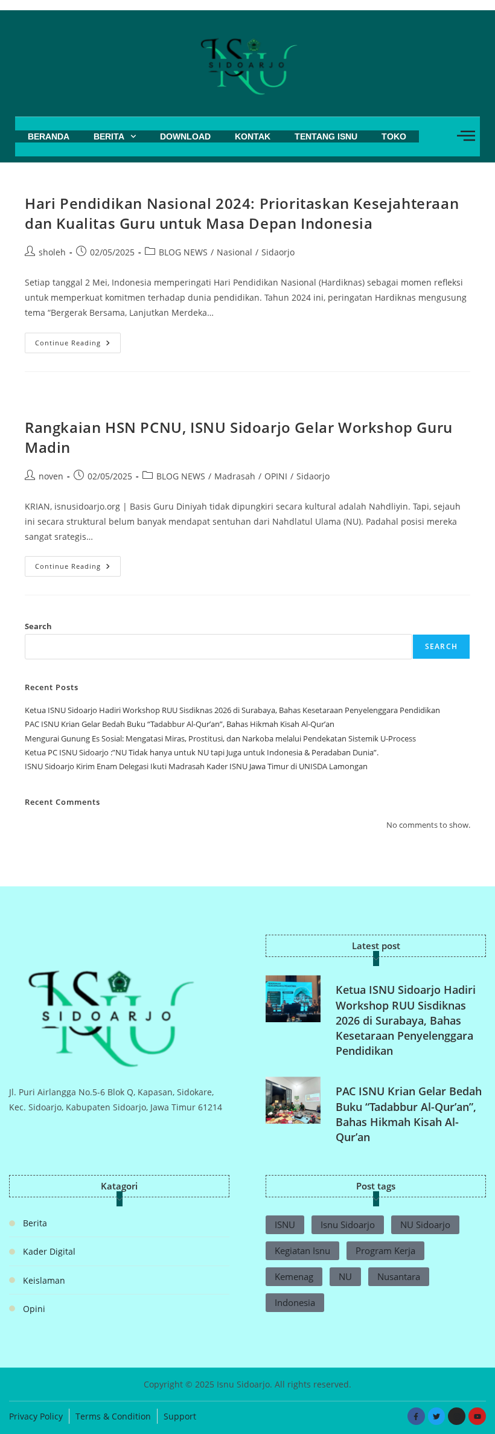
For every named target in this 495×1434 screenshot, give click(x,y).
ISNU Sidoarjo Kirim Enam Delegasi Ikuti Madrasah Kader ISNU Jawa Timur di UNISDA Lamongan (196, 766)
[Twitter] (437, 1416)
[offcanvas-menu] (466, 136)
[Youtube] (477, 1416)
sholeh (52, 252)
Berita (109, 136)
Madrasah (234, 476)
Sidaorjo (278, 252)
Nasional (234, 252)
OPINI (275, 476)
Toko (394, 136)
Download (185, 136)
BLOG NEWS (183, 252)
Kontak (252, 136)
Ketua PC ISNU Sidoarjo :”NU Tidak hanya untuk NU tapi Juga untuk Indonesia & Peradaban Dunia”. (201, 752)
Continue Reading (78, 340)
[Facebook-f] (416, 1416)
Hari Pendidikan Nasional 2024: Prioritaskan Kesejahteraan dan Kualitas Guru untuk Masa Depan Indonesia (242, 213)
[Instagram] (456, 1416)
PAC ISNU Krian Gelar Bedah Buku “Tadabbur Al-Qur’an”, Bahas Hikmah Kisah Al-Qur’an (179, 724)
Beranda (48, 136)
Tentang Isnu (326, 136)
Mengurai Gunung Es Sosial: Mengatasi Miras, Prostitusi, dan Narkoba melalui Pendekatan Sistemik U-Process (220, 738)
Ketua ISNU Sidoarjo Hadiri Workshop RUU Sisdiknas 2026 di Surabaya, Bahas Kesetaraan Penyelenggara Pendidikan (232, 710)
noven (51, 476)
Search (38, 626)
